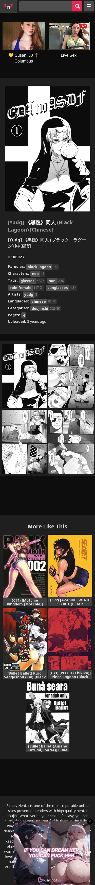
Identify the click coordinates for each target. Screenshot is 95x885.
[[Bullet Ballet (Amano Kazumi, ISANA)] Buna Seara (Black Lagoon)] (48, 712)
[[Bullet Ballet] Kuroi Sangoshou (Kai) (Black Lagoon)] (25, 639)
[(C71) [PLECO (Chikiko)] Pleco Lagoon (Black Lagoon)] (70, 639)
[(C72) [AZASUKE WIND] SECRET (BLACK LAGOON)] (70, 566)
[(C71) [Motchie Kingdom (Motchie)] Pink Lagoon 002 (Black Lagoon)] (25, 566)
